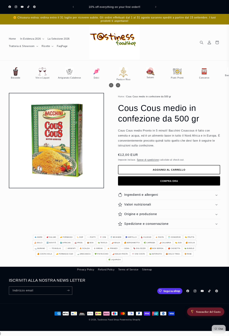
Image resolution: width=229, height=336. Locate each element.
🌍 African (65, 243)
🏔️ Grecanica (84, 254)
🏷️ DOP (80, 237)
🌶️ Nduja (115, 243)
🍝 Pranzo (112, 248)
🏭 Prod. (79, 243)
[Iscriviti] (68, 290)
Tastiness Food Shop (108, 320)
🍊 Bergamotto (132, 243)
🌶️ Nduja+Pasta (120, 254)
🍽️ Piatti (91, 237)
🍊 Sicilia (190, 243)
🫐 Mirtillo (131, 237)
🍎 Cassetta (174, 248)
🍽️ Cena (125, 248)
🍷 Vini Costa (138, 254)
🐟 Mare (38, 237)
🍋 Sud (178, 243)
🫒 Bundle (189, 248)
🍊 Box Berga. (157, 248)
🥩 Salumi (51, 237)
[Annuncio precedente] (73, 7)
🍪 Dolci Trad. (173, 254)
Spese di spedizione (148, 160)
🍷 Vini (103, 237)
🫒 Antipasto (155, 254)
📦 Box (90, 243)
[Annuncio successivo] (155, 7)
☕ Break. (98, 248)
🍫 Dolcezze (139, 248)
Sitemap (147, 269)
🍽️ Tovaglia (55, 248)
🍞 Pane (188, 254)
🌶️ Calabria (165, 243)
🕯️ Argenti (70, 248)
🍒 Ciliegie (146, 237)
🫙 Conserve (174, 237)
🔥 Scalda (85, 248)
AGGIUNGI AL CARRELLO (169, 169)
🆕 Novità (51, 243)
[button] (32, 38)
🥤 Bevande (116, 237)
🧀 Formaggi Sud (64, 254)
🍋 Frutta (189, 237)
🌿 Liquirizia (114, 260)
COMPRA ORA (169, 181)
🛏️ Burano (40, 248)
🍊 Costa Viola (44, 254)
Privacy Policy (85, 269)
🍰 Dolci (38, 243)
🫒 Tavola (102, 243)
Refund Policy (106, 269)
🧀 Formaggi (66, 237)
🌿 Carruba (149, 243)
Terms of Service (128, 269)
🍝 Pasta (159, 237)
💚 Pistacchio (101, 254)
